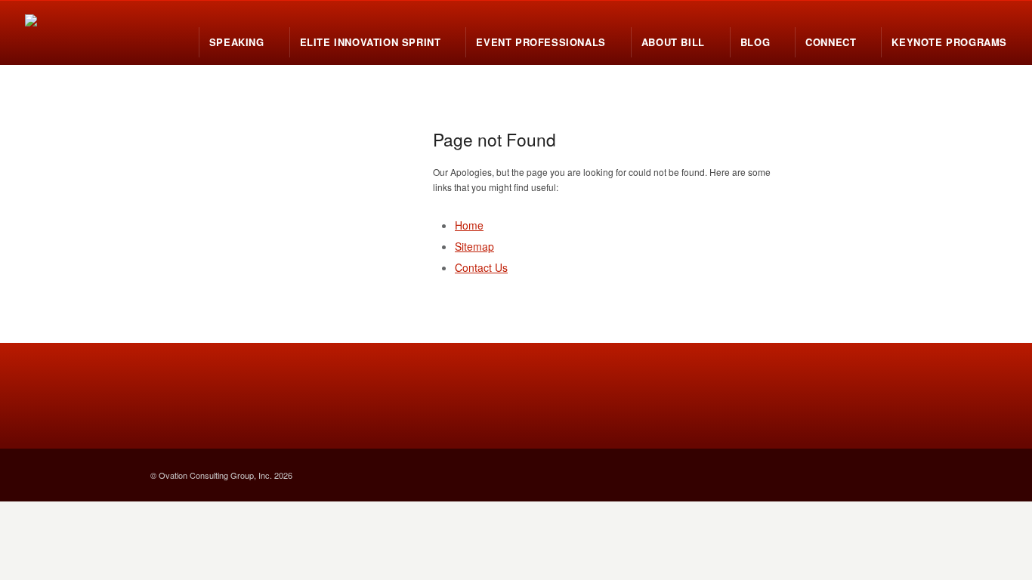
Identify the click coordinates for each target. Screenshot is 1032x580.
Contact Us (481, 267)
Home (469, 225)
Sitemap (474, 246)
